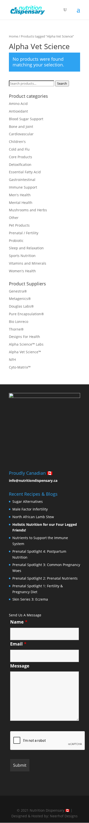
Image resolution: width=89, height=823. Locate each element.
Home (13, 36)
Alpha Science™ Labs (26, 344)
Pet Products (19, 225)
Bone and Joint (21, 126)
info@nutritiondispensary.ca (33, 480)
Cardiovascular (21, 134)
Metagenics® (20, 298)
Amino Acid (18, 103)
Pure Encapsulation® (26, 314)
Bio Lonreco (18, 321)
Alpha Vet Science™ (25, 352)
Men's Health (20, 195)
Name (18, 622)
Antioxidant (18, 111)
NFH (12, 359)
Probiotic (16, 240)
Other (14, 217)
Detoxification (20, 164)
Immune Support (23, 187)
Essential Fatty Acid (25, 172)
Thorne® (16, 329)
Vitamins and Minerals (27, 263)
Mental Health (20, 202)
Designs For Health (24, 336)
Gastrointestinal (22, 179)
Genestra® (18, 291)
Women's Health (22, 271)
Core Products (20, 157)
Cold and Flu (19, 149)
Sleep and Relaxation (26, 248)
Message (19, 666)
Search (62, 83)
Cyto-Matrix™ (20, 367)
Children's (17, 141)
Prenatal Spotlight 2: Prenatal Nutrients (45, 578)
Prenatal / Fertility (23, 233)
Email (18, 644)
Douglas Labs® (21, 306)
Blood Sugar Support (26, 119)
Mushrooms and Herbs (28, 210)
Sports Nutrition (22, 255)
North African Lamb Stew (33, 516)
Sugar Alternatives (27, 501)
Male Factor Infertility (30, 509)
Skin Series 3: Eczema (30, 599)
